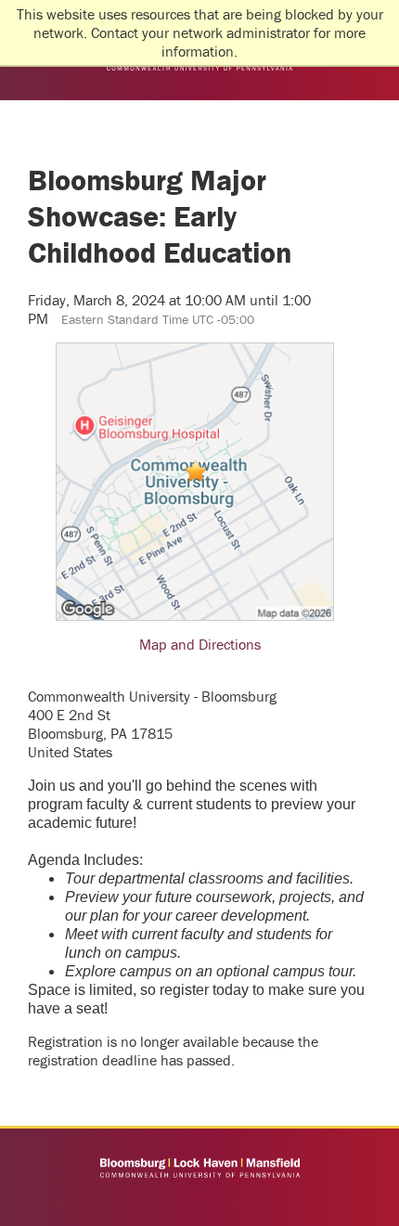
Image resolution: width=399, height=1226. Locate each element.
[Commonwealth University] (199, 1168)
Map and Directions (200, 644)
